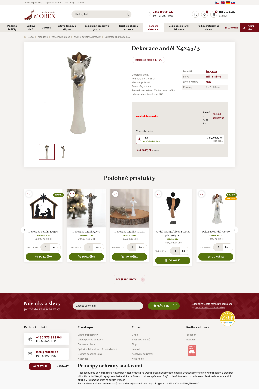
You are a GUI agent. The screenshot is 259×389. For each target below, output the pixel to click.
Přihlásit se (161, 305)
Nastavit (63, 366)
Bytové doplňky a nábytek (67, 28)
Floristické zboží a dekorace (128, 28)
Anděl (209, 81)
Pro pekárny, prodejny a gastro (96, 28)
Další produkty (126, 279)
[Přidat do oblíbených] (29, 194)
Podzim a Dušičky (12, 28)
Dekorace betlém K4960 (43, 232)
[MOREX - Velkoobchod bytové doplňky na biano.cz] (192, 350)
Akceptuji (40, 366)
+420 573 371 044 (163, 12)
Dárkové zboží (31, 28)
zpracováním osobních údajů (210, 307)
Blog (72, 2)
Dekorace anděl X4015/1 (129, 232)
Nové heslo (138, 358)
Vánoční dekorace (153, 28)
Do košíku (45, 256)
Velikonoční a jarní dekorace (179, 28)
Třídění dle (250, 28)
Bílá (208, 76)
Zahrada (46, 27)
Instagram (191, 339)
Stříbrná (216, 76)
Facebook (191, 334)
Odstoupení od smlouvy (90, 339)
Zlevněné (233, 27)
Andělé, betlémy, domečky (87, 37)
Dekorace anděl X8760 (216, 232)
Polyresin (211, 71)
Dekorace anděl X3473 (86, 232)
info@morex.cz (47, 352)
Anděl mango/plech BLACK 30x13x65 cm (173, 233)
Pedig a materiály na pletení (208, 28)
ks (54, 247)
